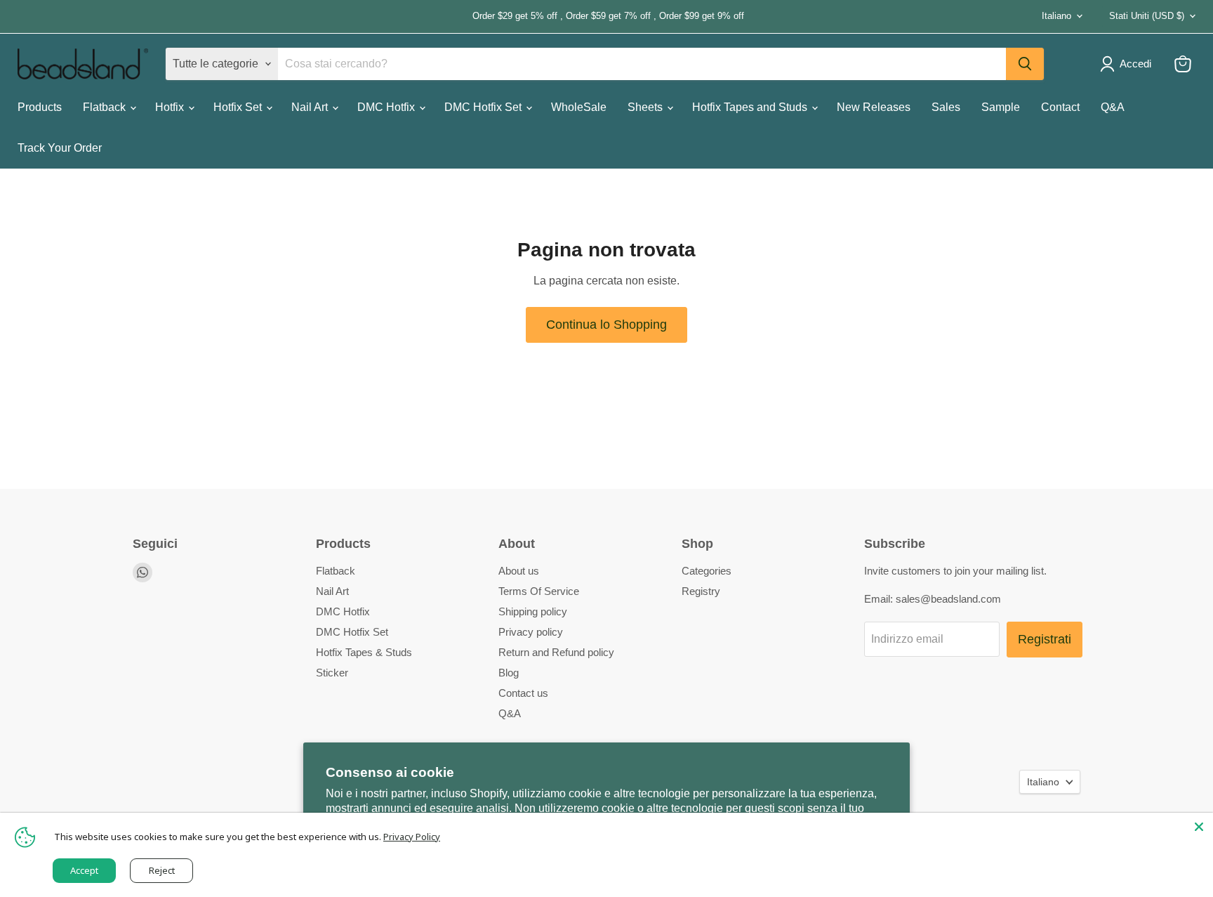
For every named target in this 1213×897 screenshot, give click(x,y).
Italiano (1056, 16)
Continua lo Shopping (606, 324)
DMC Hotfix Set (484, 107)
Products (40, 107)
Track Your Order (60, 148)
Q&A (1113, 107)
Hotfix (171, 107)
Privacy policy (530, 632)
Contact (1060, 107)
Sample (1000, 107)
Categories (706, 571)
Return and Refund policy (556, 652)
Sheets (646, 107)
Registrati (1044, 639)
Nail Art (311, 107)
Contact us (523, 693)
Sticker (332, 673)
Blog (508, 673)
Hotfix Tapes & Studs (364, 652)
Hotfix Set (239, 107)
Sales (946, 107)
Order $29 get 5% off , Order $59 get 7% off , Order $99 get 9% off (381, 16)
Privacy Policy (411, 836)
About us (518, 571)
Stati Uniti (1146, 16)
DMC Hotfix (387, 107)
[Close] (1199, 827)
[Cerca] (1025, 64)
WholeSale (578, 107)
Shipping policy (532, 611)
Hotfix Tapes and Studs (751, 107)
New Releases (873, 107)
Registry (701, 591)
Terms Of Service (538, 591)
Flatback (105, 107)
